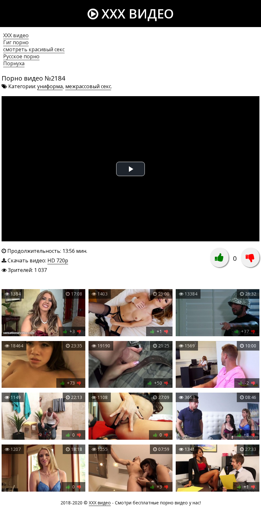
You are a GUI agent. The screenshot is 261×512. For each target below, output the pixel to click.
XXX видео (136, 13)
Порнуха (14, 63)
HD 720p (57, 260)
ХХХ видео (16, 35)
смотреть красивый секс (34, 49)
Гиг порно (16, 42)
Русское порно (21, 56)
